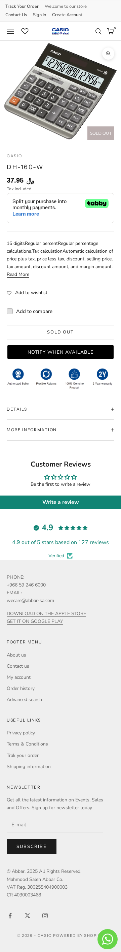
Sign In (39, 15)
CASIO (14, 155)
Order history (21, 688)
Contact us (18, 666)
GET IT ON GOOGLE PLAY (35, 621)
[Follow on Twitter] (27, 915)
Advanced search (24, 699)
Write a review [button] (60, 502)
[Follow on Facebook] (10, 915)
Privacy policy (21, 733)
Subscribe (31, 847)
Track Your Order (22, 6)
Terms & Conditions (27, 744)
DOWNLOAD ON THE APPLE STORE (46, 613)
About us (16, 655)
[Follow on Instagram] (45, 915)
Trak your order (23, 755)
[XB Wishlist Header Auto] (25, 30)
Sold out (60, 332)
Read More (18, 274)
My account (19, 677)
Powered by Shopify (78, 935)
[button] (60, 352)
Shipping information (29, 766)
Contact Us (16, 15)
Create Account (67, 15)
